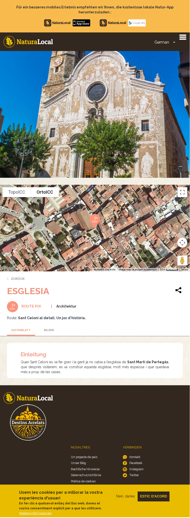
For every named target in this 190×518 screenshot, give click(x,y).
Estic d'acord (153, 496)
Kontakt (134, 457)
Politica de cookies (83, 481)
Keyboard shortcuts (105, 269)
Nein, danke (125, 496)
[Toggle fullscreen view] (182, 192)
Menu (182, 37)
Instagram (136, 469)
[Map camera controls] (182, 243)
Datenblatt (21, 330)
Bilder (49, 330)
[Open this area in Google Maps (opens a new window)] (9, 268)
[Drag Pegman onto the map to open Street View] (182, 260)
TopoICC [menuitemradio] (16, 192)
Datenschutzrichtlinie (86, 475)
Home (28, 42)
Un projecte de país (84, 457)
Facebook (135, 463)
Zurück (18, 279)
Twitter (134, 475)
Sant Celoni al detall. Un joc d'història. (52, 318)
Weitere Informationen (35, 513)
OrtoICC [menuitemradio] (45, 192)
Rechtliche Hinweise (85, 469)
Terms (184, 269)
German (161, 42)
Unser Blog (78, 463)
